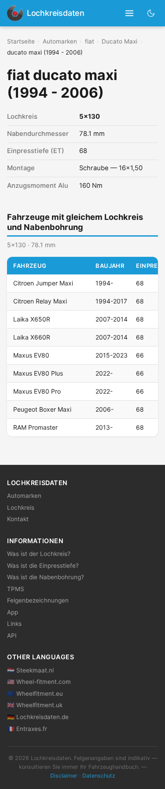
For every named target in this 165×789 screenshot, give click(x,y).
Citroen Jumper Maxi (43, 283)
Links (14, 623)
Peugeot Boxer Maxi (42, 409)
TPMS (15, 588)
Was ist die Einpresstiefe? (43, 565)
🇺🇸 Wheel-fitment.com (39, 681)
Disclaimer (63, 775)
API (12, 635)
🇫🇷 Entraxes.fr (27, 728)
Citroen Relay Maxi (40, 301)
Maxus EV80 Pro (37, 391)
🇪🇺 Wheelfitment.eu (35, 693)
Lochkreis (20, 507)
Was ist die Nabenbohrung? (45, 577)
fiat (89, 41)
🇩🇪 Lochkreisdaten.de (38, 716)
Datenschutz (98, 775)
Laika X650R (31, 319)
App (12, 612)
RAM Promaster (35, 427)
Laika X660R (31, 337)
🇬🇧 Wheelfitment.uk (34, 705)
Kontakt (18, 518)
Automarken (60, 41)
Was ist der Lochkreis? (38, 553)
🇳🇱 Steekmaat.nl (30, 670)
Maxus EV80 (31, 355)
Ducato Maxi (119, 41)
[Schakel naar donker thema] (151, 13)
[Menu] (129, 13)
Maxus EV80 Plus (38, 373)
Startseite (21, 41)
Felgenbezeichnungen (38, 600)
